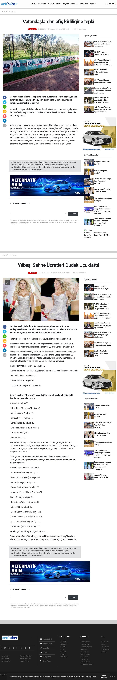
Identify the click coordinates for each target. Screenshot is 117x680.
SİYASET (74, 4)
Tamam (104, 678)
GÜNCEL (33, 4)
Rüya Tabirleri (105, 649)
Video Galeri (47, 644)
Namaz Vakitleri (86, 647)
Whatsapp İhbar (25, 658)
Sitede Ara (104, 642)
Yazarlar (46, 648)
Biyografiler (105, 647)
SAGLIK (51, 4)
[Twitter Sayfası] (6, 648)
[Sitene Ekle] (30, 648)
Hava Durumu (85, 642)
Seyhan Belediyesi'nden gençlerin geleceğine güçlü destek (102, 44)
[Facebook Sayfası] (2, 648)
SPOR (58, 4)
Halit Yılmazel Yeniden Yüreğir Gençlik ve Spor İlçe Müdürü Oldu (102, 109)
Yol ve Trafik (85, 644)
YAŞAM (66, 4)
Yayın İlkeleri (5, 658)
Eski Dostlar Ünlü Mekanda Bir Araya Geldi (101, 72)
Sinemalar (84, 657)
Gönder (73, 214)
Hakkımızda (5, 656)
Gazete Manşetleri (87, 664)
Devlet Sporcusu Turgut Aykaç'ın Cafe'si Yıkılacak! (102, 181)
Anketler (103, 644)
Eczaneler (84, 649)
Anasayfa (5, 11)
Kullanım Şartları (25, 656)
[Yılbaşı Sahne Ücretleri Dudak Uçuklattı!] (41, 299)
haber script (4, 677)
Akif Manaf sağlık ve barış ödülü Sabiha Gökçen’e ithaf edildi (101, 100)
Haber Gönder (25, 661)
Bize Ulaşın (47, 661)
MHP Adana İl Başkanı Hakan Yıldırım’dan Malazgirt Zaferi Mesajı (102, 62)
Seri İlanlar (84, 659)
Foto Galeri (47, 639)
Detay (105, 675)
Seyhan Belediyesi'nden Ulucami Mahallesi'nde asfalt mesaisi (102, 90)
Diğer (91, 4)
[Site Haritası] (26, 648)
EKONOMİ (42, 4)
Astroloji (103, 652)
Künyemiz (47, 657)
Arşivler (46, 652)
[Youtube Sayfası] (14, 648)
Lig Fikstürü (84, 652)
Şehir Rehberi (85, 662)
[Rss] (22, 648)
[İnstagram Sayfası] (10, 648)
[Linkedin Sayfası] (18, 648)
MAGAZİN (84, 4)
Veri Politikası (5, 661)
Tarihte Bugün (85, 654)
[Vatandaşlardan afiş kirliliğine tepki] (41, 63)
